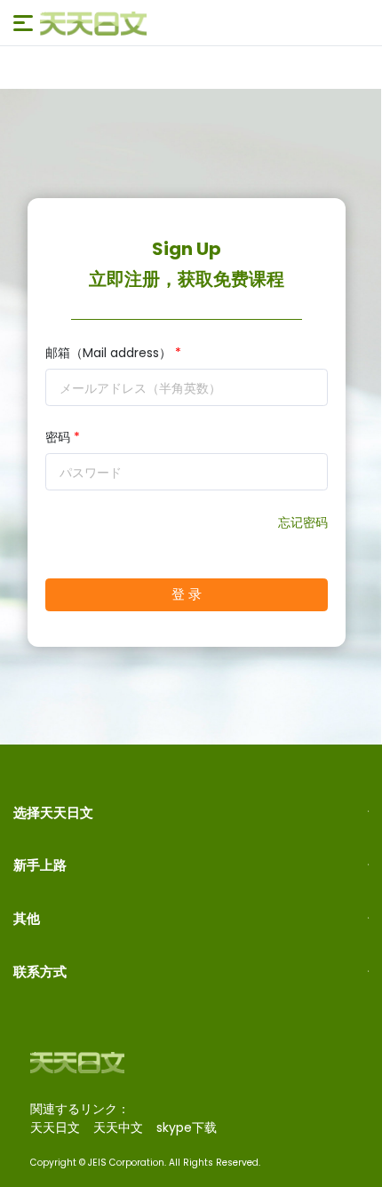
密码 (62, 437)
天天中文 (118, 1127)
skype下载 (186, 1127)
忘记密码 (303, 522)
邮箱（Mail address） (113, 353)
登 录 (187, 594)
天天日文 (55, 1127)
